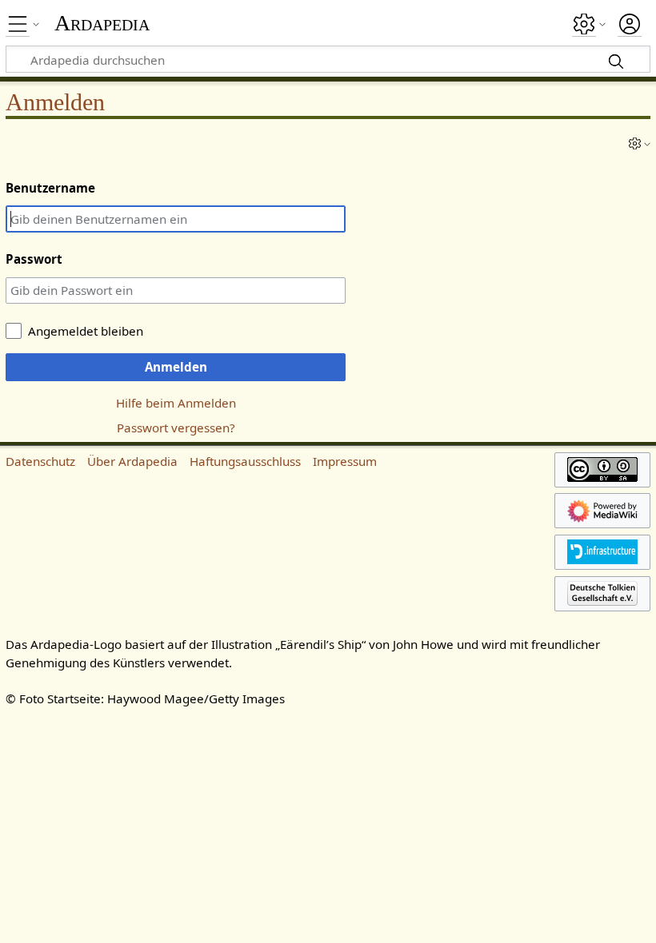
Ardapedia (102, 23)
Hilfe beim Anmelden (176, 403)
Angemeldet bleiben (85, 331)
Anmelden (176, 367)
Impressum (345, 461)
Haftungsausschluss (245, 461)
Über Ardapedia (132, 461)
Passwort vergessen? (176, 428)
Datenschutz (40, 461)
